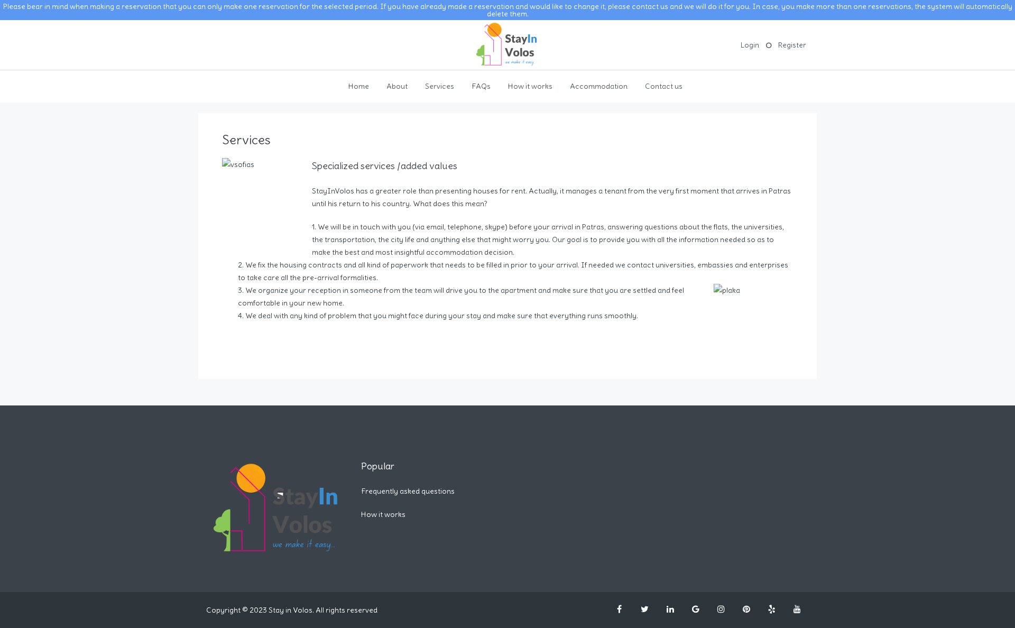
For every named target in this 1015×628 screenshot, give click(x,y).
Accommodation (599, 86)
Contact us (663, 86)
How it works (530, 86)
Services (439, 86)
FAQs (481, 86)
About (397, 86)
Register (792, 45)
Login (750, 45)
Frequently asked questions (408, 491)
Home (358, 86)
